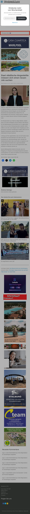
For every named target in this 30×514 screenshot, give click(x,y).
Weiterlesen (15, 22)
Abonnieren (21, 18)
